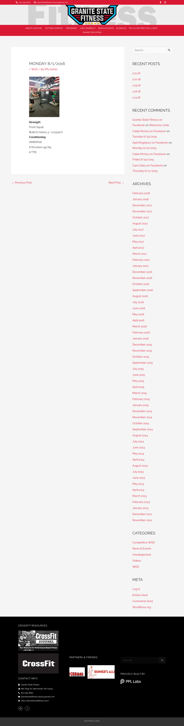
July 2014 (138, 441)
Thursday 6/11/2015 (145, 170)
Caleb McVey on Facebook (149, 131)
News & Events (106, 28)
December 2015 (142, 344)
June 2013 (138, 477)
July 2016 (138, 302)
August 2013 (140, 465)
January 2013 (140, 508)
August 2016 (140, 296)
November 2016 (142, 278)
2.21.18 (136, 73)
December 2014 (142, 411)
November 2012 (142, 520)
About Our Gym (34, 28)
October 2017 (140, 217)
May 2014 (138, 453)
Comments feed (142, 601)
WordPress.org (141, 607)
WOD (34, 69)
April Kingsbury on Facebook (150, 142)
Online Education (92, 32)
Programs (71, 28)
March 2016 (139, 326)
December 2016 (142, 272)
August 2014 (140, 435)
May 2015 (138, 381)
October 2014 (140, 423)
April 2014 (138, 459)
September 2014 (142, 429)
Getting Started (54, 28)
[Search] (162, 660)
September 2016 (142, 290)
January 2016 (140, 338)
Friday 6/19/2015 (143, 159)
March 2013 (139, 496)
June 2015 (138, 374)
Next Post (116, 182)
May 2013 (138, 483)
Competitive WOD (143, 542)
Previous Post (21, 182)
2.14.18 (136, 97)
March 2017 (139, 253)
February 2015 (141, 399)
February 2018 (141, 193)
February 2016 (141, 332)
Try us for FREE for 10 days (143, 28)
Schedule (121, 28)
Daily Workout (88, 28)
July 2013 (138, 471)
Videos (136, 560)
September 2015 (142, 362)
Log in (136, 589)
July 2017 (138, 229)
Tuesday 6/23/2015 (144, 136)
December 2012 (142, 514)
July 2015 (138, 368)
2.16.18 (136, 91)
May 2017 (138, 241)
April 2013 (138, 489)
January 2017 (140, 265)
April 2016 (138, 320)
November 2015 (142, 350)
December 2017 (142, 205)
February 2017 (141, 259)
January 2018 (140, 199)
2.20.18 (136, 79)
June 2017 (138, 235)
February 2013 (141, 502)
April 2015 (138, 387)
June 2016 (138, 308)
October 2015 (140, 356)
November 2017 (142, 211)
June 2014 (138, 447)
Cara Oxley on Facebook (147, 165)
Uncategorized (141, 554)
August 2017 (140, 223)
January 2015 (140, 405)
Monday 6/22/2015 (144, 148)
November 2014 (142, 417)
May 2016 (138, 314)
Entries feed (139, 595)
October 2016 (140, 284)
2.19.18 (136, 85)
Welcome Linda (159, 125)
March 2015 (139, 393)
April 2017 (138, 247)
